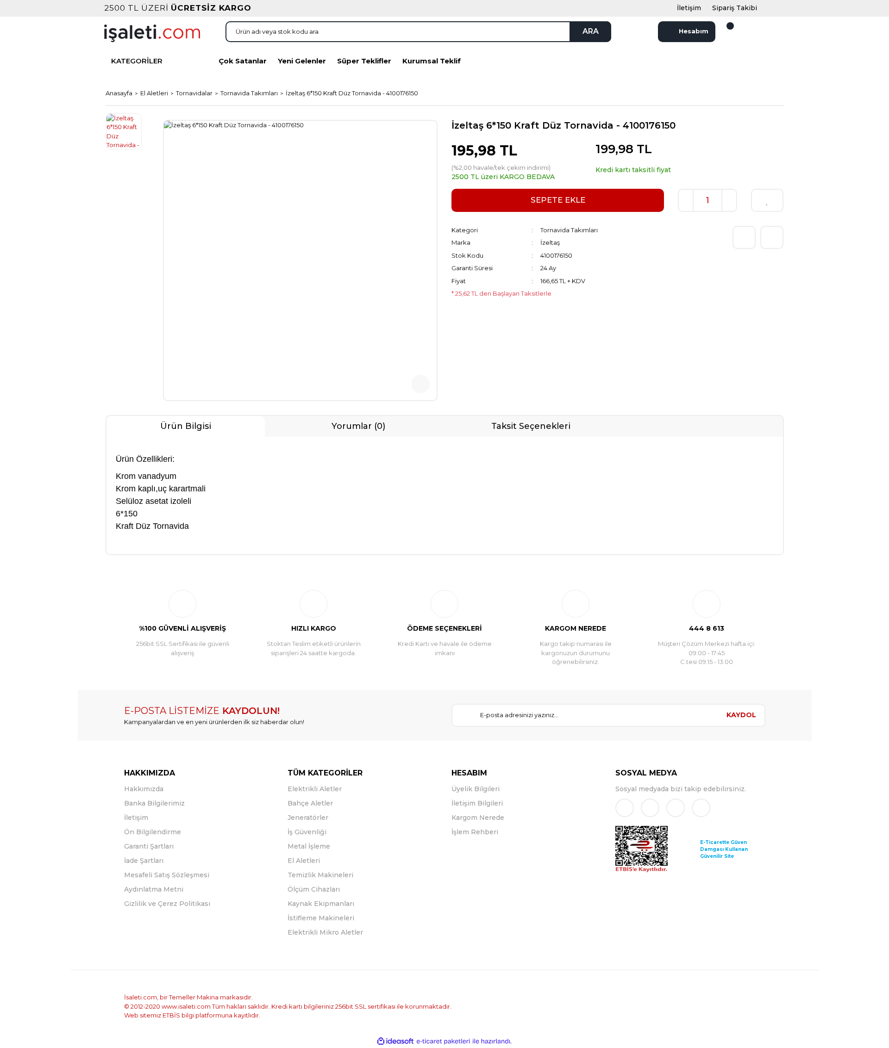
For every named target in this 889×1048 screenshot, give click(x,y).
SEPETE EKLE (558, 200)
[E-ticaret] (443, 1041)
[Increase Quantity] (729, 200)
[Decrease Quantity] (686, 200)
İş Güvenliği (307, 832)
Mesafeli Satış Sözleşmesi (166, 875)
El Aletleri (304, 860)
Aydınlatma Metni (153, 889)
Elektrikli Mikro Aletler (325, 932)
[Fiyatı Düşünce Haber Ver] (771, 237)
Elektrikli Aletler (315, 789)
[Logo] (152, 32)
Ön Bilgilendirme (152, 832)
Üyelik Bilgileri (475, 789)
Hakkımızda (143, 789)
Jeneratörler (308, 817)
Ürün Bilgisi (185, 426)
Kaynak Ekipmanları (321, 903)
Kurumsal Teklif (431, 60)
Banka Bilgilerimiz (154, 803)
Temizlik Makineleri (320, 875)
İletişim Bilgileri (477, 803)
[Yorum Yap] (744, 237)
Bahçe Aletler (310, 803)
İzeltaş (550, 242)
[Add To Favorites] (767, 200)
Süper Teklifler (364, 60)
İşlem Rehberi (474, 832)
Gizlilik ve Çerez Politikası (167, 903)
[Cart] (724, 31)
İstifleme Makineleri (321, 918)
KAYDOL (741, 715)
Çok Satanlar (243, 60)
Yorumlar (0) (358, 426)
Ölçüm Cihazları (314, 889)
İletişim (136, 817)
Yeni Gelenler (302, 60)
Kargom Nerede (477, 817)
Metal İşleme (309, 846)
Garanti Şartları (149, 846)
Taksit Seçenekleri (530, 426)
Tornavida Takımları (569, 230)
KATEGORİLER (137, 60)
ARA (590, 31)
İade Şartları (143, 860)
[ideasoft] (395, 1041)
